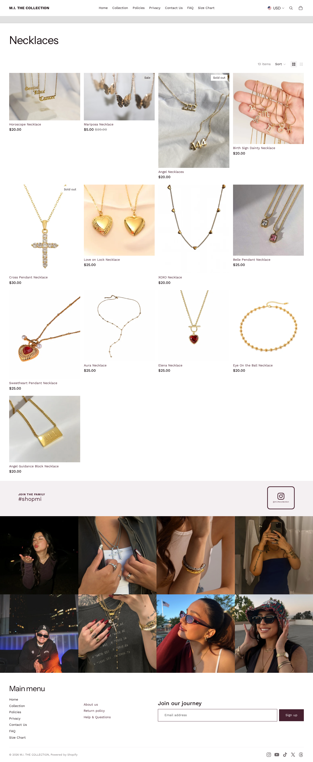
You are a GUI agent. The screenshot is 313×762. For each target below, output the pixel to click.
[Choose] (73, 113)
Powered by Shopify (64, 754)
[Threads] (301, 754)
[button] (280, 64)
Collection (17, 706)
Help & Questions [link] (97, 717)
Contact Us (18, 724)
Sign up (291, 715)
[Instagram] (269, 754)
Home (13, 699)
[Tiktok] (285, 754)
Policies (15, 712)
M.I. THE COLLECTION (34, 754)
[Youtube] (277, 754)
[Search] (291, 8)
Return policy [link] (94, 710)
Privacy (14, 718)
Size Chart (17, 737)
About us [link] (91, 704)
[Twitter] (293, 754)
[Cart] (301, 8)
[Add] (147, 113)
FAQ (12, 731)
